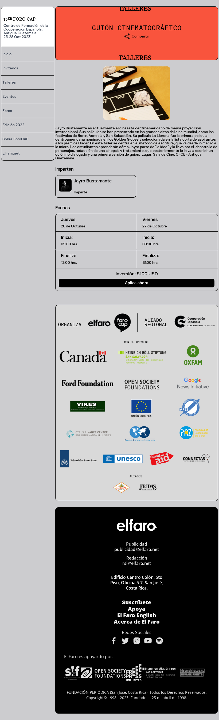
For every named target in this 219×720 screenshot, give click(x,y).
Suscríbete (136, 602)
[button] (136, 36)
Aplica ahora (136, 283)
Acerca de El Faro (137, 621)
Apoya (136, 609)
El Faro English (136, 615)
